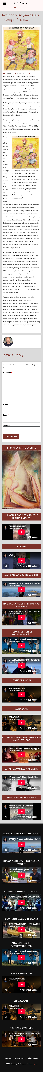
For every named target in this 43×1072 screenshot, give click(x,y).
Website (6, 425)
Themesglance (33, 1064)
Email (6, 415)
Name (6, 404)
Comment (7, 372)
